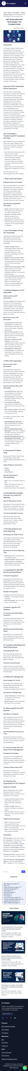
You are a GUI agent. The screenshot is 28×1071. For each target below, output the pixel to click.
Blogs (9, 12)
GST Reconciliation (9, 892)
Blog (5, 885)
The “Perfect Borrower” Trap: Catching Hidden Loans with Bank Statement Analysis (11, 928)
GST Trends (7, 895)
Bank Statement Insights (10, 883)
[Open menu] (25, 3)
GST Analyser (5, 1029)
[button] (25, 1068)
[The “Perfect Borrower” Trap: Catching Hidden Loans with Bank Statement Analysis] (13, 918)
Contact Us (5, 1046)
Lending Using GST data (10, 901)
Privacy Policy (5, 1055)
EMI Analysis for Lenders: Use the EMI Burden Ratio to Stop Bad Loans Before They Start (12, 986)
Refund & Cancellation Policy (9, 1059)
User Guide (5, 1042)
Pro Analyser (11, 3)
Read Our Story (6, 1013)
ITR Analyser (5, 1033)
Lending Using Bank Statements (12, 899)
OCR (6, 268)
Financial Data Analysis (10, 889)
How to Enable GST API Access (13, 421)
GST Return (7, 894)
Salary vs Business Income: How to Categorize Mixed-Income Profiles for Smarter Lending (11, 957)
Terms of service (6, 1052)
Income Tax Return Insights (11, 897)
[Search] (23, 871)
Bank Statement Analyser (8, 1026)
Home (5, 12)
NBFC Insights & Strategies (11, 902)
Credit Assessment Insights (11, 887)
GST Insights (15, 12)
